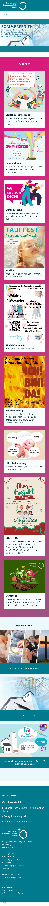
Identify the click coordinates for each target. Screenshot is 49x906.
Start (6, 14)
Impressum (8, 890)
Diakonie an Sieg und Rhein (17, 821)
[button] (4, 901)
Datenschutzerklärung (13, 893)
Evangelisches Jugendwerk (17, 816)
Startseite (7, 887)
